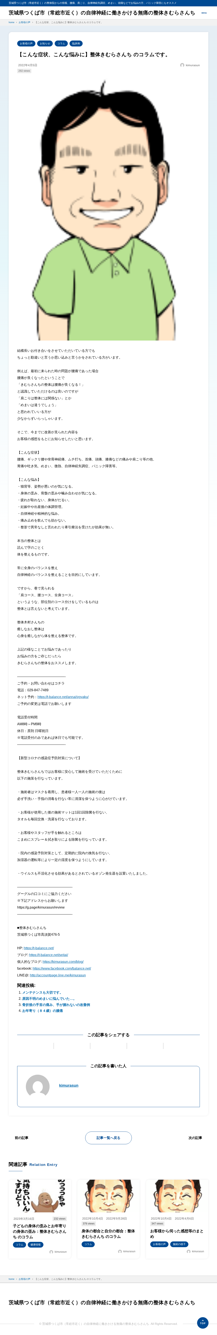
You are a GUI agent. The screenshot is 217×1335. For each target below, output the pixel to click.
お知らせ (45, 43)
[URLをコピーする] (181, 1046)
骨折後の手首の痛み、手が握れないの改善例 (56, 1005)
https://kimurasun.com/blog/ (63, 961)
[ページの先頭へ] (203, 1323)
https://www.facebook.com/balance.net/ (62, 968)
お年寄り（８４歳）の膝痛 (42, 1010)
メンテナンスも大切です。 (42, 992)
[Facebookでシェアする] (72, 1046)
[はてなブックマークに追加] (108, 1046)
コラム (61, 43)
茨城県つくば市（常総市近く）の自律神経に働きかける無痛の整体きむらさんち (102, 12)
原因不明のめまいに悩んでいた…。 (49, 998)
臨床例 (76, 43)
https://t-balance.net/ (39, 948)
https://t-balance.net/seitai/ (48, 955)
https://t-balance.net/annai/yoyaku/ (63, 697)
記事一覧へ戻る (108, 1138)
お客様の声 (26, 43)
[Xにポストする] (35, 1046)
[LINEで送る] (145, 1046)
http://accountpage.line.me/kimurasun (58, 975)
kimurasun (68, 1085)
